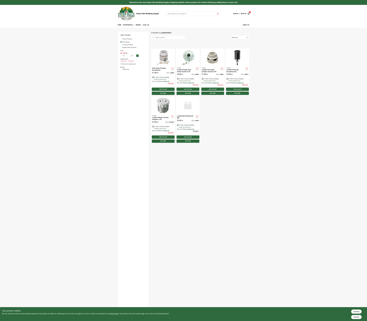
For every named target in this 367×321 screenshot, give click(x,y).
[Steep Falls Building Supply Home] (126, 13)
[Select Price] (137, 55)
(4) (125, 69)
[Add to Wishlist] (172, 68)
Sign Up (243, 13)
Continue (356, 311)
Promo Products (127, 38)
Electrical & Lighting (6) (129, 64)
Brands (138, 25)
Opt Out (356, 317)
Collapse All (123, 61)
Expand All (131, 61)
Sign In (235, 13)
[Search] (218, 13)
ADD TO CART (163, 89)
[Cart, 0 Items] (248, 14)
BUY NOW (163, 93)
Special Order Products (129, 47)
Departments (128, 25)
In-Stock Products (127, 44)
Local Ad (146, 25)
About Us (246, 25)
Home (119, 25)
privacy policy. (114, 313)
